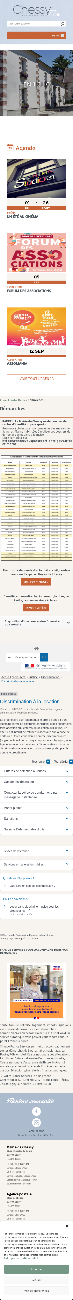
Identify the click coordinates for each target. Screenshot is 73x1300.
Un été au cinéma (22, 216)
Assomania (17, 363)
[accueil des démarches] (36, 648)
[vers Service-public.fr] (45, 667)
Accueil (4, 400)
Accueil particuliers (13, 677)
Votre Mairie (18, 400)
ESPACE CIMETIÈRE (36, 607)
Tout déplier (61, 761)
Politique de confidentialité (21, 1258)
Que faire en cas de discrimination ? (32, 885)
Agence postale (19, 1194)
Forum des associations (29, 290)
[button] (67, 1226)
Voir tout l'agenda (37, 378)
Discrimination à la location (18, 681)
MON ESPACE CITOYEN (36, 581)
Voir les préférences (36, 1291)
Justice (34, 677)
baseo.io (34, 938)
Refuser (36, 1280)
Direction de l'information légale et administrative (28, 935)
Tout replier (39, 761)
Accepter (36, 1269)
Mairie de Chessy (20, 1147)
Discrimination (50, 677)
